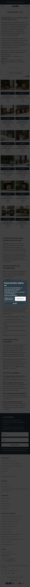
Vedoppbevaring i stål (16, 67)
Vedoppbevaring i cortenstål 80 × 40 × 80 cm (7, 98)
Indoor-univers (5, 503)
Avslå (15, 303)
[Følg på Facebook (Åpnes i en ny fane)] (2, 573)
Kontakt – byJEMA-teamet (8, 461)
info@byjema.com (10, 560)
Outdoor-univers (5, 498)
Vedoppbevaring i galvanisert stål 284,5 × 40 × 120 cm (8, 173)
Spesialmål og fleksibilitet (8, 526)
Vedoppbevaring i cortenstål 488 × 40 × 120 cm (22, 123)
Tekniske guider (5, 506)
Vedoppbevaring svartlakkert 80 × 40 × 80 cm (7, 198)
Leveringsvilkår (5, 468)
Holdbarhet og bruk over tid (9, 524)
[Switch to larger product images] (25, 76)
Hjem (10, 67)
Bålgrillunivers (5, 501)
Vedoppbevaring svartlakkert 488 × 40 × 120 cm (22, 224)
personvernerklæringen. (10, 295)
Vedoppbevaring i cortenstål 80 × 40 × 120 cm (22, 98)
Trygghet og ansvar (6, 529)
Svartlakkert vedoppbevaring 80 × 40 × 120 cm (22, 198)
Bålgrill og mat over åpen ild (9, 536)
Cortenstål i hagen (6, 531)
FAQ (2, 473)
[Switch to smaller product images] (28, 76)
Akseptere (20, 298)
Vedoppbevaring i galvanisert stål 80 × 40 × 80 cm (8, 148)
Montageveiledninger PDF (8, 476)
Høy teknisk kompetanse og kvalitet (11, 516)
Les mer (7, 93)
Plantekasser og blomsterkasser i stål (11, 534)
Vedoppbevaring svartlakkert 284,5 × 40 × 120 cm (7, 224)
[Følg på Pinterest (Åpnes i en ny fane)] (9, 573)
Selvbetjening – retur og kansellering (11, 463)
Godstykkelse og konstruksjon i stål (11, 519)
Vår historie (4, 484)
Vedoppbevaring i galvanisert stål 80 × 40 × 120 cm (22, 148)
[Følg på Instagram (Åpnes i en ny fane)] (5, 573)
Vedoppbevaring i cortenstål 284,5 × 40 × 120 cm (7, 123)
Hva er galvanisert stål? (7, 544)
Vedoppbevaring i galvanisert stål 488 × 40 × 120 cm (22, 173)
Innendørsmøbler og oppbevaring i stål (12, 539)
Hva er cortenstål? (6, 542)
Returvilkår (4, 471)
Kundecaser (4, 508)
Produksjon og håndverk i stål (9, 521)
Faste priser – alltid (6, 486)
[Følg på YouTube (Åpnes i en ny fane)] (13, 573)
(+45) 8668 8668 (10, 558)
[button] (15, 580)
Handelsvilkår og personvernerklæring (11, 466)
